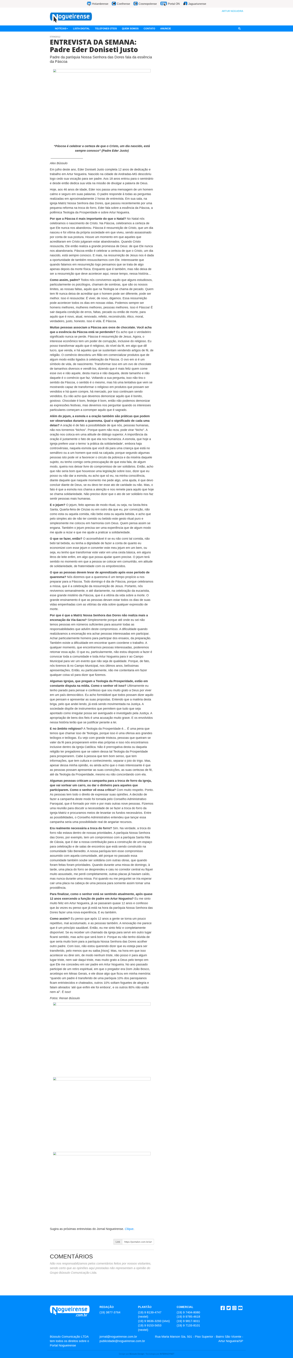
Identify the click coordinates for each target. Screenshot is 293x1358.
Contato (149, 28)
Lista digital (81, 28)
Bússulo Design (137, 1354)
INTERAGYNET (167, 1354)
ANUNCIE (165, 28)
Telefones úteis (106, 28)
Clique (129, 1229)
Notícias (60, 28)
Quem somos (130, 28)
